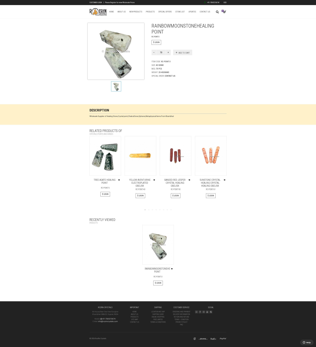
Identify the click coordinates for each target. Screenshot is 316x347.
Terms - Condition (181, 319)
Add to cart (184, 53)
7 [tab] (167, 209)
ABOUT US (122, 12)
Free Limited (158, 319)
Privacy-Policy (181, 322)
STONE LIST (180, 12)
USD (225, 2)
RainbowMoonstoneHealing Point (160, 270)
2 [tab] (149, 209)
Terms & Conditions (158, 322)
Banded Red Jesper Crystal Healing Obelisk (174, 182)
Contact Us (170, 76)
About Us (134, 314)
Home (134, 312)
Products (134, 317)
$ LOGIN (156, 42)
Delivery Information (181, 314)
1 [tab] (145, 209)
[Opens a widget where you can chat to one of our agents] (307, 343)
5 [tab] (160, 209)
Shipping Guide (158, 314)
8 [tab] (171, 209)
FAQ (181, 325)
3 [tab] (152, 209)
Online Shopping (158, 317)
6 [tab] (163, 209)
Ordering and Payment (181, 312)
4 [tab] (156, 209)
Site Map (134, 319)
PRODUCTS (150, 12)
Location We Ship (158, 312)
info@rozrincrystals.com (108, 321)
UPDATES (192, 12)
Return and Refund (181, 317)
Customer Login (95, 2)
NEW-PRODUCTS (135, 12)
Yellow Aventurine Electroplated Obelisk (139, 182)
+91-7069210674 (213, 2)
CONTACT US (205, 12)
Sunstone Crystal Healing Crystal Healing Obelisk (210, 182)
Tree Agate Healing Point (104, 181)
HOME (111, 12)
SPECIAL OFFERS (165, 12)
